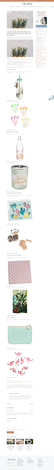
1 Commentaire (21, 30)
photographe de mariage (42, 60)
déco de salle (41, 53)
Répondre (32, 410)
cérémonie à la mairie (39, 51)
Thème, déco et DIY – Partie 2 (39, 39)
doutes (38, 53)
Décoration (14, 30)
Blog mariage (39, 466)
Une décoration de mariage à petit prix (40, 30)
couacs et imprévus (43, 49)
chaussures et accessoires (39, 47)
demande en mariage (38, 52)
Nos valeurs (8, 388)
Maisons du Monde (21, 66)
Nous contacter (19, 463)
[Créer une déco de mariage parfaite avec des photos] (11, 441)
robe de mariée (38, 64)
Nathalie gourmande (10, 410)
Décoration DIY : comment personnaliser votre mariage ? (29, 447)
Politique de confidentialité (20, 465)
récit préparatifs (43, 64)
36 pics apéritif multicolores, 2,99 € (11, 129)
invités (41, 57)
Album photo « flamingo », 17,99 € (11, 286)
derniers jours (44, 52)
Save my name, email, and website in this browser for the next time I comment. (17, 429)
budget (40, 46)
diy (36, 53)
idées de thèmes (38, 57)
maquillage (44, 57)
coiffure (37, 49)
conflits (40, 49)
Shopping (17, 30)
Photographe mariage (40, 465)
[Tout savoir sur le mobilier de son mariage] (20, 441)
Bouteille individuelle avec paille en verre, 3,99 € (12, 100)
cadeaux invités (44, 46)
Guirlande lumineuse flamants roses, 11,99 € (12, 377)
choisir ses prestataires (43, 48)
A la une (11, 30)
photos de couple (38, 61)
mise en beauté (45, 58)
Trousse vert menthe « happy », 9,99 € (11, 348)
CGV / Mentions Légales (20, 464)
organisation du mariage (43, 59)
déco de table (14, 131)
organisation (37, 59)
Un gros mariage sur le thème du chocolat (40, 38)
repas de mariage (43, 63)
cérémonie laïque (38, 50)
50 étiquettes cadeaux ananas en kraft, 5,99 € (12, 253)
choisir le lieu (37, 48)
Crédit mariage (39, 464)
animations (37, 46)
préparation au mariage (39, 62)
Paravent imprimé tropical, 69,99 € (11, 315)
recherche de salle (38, 63)
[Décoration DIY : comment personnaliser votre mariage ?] (29, 441)
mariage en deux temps (39, 58)
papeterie (37, 60)
